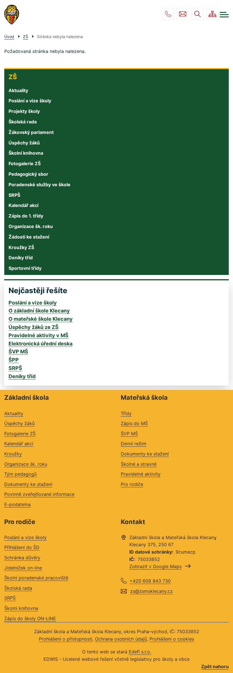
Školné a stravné (139, 464)
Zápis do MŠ (134, 423)
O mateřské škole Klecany (41, 319)
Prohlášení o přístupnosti (65, 639)
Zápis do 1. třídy (26, 216)
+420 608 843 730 (168, 14)
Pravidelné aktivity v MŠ (38, 335)
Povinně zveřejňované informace (39, 494)
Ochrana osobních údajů (121, 639)
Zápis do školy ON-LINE (30, 618)
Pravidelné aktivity (141, 474)
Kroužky (13, 454)
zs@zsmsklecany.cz (183, 14)
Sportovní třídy (25, 268)
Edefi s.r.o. (140, 652)
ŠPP (14, 360)
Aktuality (18, 90)
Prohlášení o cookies (171, 639)
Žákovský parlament (31, 132)
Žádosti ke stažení (29, 237)
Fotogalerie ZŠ (25, 163)
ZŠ (13, 76)
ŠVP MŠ (18, 352)
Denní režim (133, 443)
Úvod (9, 36)
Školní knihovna (26, 153)
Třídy (126, 413)
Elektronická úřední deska (40, 344)
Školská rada (23, 122)
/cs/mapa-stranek (212, 14)
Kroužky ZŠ (21, 247)
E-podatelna (17, 504)
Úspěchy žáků (24, 143)
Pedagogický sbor (28, 174)
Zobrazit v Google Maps (155, 566)
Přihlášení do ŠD (21, 547)
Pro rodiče (132, 484)
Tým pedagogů (20, 474)
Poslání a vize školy (30, 100)
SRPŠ (14, 195)
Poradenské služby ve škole (39, 184)
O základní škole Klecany (39, 311)
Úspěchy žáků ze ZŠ (34, 327)
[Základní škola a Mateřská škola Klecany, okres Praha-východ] (11, 15)
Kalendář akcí (23, 205)
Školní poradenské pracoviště (36, 578)
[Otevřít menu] (224, 15)
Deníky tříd (21, 257)
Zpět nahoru (215, 666)
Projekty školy (24, 111)
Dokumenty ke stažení (28, 484)
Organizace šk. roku (31, 226)
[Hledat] (197, 14)
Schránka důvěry (22, 557)
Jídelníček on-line (23, 568)
